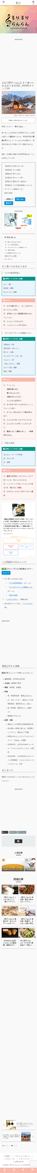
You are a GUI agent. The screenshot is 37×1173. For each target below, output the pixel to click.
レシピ (6, 832)
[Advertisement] (18, 60)
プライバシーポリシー (23, 1156)
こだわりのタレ (12, 599)
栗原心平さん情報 (11, 256)
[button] (18, 841)
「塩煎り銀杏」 (11, 250)
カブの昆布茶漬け (15, 583)
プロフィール (10, 1159)
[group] (13, 864)
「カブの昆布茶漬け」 (13, 244)
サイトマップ (25, 1159)
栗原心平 (13, 832)
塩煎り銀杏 (13, 595)
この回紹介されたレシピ (13, 253)
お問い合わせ (19, 1161)
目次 (8, 237)
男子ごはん (22, 832)
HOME (7, 1156)
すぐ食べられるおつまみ (13, 242)
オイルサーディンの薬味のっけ (20, 587)
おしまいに (8, 259)
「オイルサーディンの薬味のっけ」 (17, 247)
